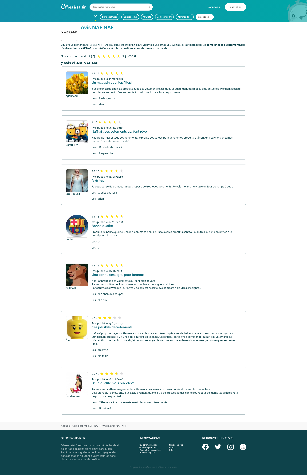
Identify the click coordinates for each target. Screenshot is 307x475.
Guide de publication (148, 447)
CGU (171, 450)
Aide (171, 447)
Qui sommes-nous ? (148, 445)
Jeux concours (164, 17)
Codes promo (130, 17)
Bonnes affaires (109, 17)
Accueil (95, 16)
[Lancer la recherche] (149, 7)
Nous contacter (176, 445)
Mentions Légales (147, 453)
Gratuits (147, 17)
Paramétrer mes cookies (150, 450)
